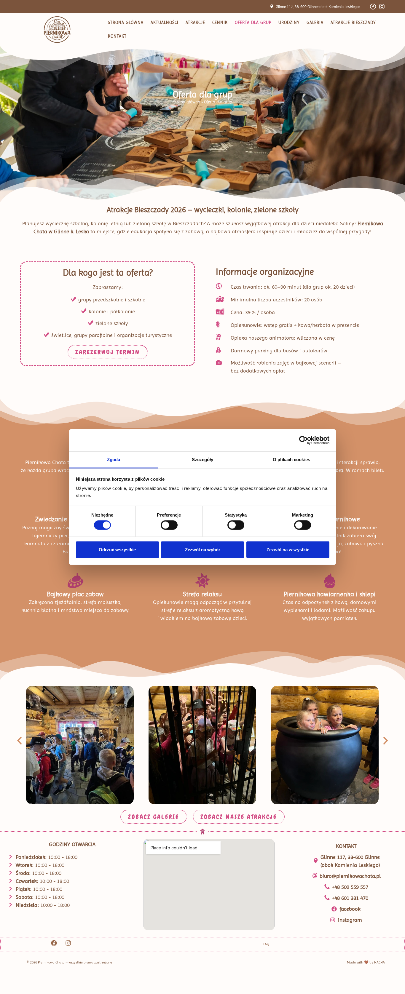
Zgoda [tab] (113, 459)
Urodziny (288, 22)
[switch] (169, 525)
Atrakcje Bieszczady (353, 22)
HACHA (379, 962)
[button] (19, 741)
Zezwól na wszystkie (288, 549)
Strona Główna (125, 22)
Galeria (315, 22)
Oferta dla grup (253, 22)
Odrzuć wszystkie (117, 549)
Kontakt (117, 36)
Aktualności (164, 22)
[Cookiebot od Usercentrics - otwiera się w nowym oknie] (303, 440)
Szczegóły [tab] (202, 459)
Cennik (220, 22)
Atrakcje (195, 22)
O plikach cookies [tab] (291, 459)
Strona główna (186, 102)
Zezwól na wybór (202, 549)
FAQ (266, 944)
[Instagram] (382, 6)
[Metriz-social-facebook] (373, 6)
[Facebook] (54, 943)
